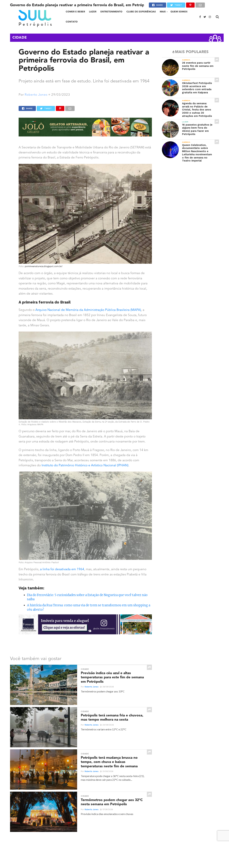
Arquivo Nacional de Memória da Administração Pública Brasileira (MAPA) (88, 310)
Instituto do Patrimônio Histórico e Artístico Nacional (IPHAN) (84, 465)
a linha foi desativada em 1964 (62, 569)
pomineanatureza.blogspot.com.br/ (44, 266)
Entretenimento (111, 11)
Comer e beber (75, 11)
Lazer (92, 11)
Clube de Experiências (141, 11)
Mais (163, 11)
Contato (72, 21)
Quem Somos (178, 11)
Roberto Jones (36, 95)
